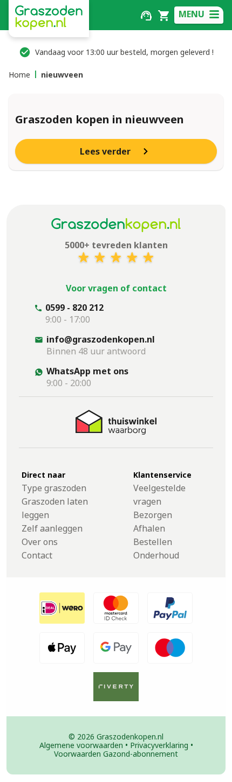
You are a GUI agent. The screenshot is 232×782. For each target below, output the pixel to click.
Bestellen (152, 542)
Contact (37, 555)
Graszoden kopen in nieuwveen (99, 119)
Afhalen (149, 528)
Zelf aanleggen (52, 528)
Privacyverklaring (159, 745)
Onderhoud (156, 555)
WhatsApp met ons (87, 371)
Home (19, 74)
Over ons (40, 542)
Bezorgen (152, 515)
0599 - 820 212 (74, 307)
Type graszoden (54, 488)
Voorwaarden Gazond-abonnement (116, 754)
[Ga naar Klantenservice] (146, 14)
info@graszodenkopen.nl (100, 339)
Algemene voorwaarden (81, 745)
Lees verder (105, 151)
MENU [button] (191, 14)
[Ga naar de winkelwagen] (163, 14)
